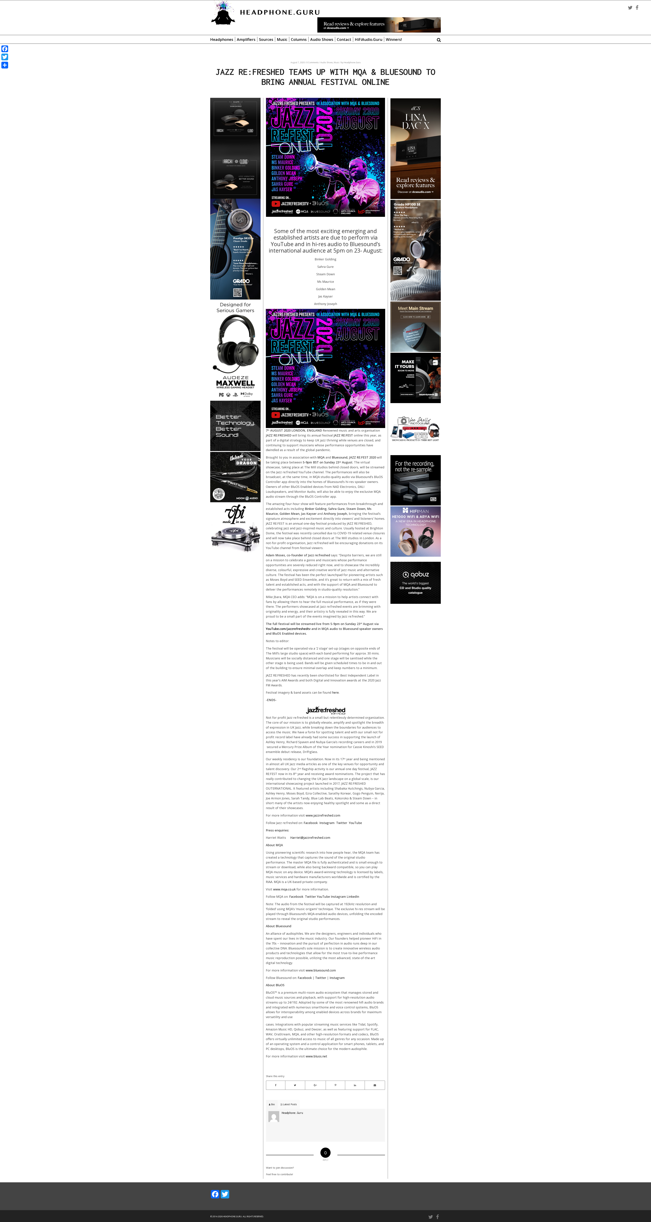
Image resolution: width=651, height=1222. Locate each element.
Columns (299, 39)
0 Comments (312, 62)
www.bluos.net (316, 1056)
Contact (344, 39)
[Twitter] (5, 57)
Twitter (341, 823)
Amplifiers (246, 39)
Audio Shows (321, 39)
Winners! (394, 39)
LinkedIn (353, 897)
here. (335, 692)
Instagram (326, 823)
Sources (266, 39)
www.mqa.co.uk (284, 889)
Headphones (221, 39)
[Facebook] (5, 49)
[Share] (5, 65)
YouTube (355, 823)
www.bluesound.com (321, 970)
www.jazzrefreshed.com (323, 815)
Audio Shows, (327, 62)
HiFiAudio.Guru (368, 39)
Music (282, 39)
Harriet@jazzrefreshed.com (310, 838)
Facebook (311, 823)
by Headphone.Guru (351, 62)
